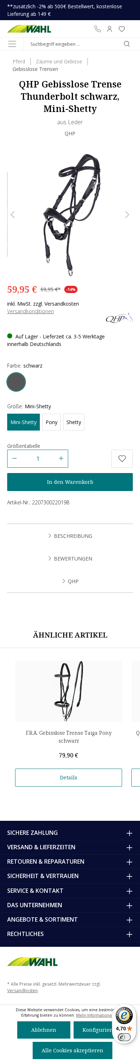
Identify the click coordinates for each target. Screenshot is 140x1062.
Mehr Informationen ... (97, 1015)
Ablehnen (43, 1029)
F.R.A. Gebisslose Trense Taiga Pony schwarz (69, 736)
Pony (51, 422)
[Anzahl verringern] (14, 459)
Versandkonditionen (30, 311)
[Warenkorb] (130, 29)
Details (68, 777)
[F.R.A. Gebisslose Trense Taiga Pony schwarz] (68, 691)
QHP (70, 133)
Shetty (73, 422)
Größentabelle (23, 445)
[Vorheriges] (12, 214)
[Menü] (12, 44)
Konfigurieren (100, 1029)
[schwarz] (16, 382)
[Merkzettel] (122, 29)
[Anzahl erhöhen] (61, 459)
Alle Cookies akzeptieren (72, 1050)
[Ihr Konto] (109, 29)
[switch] (124, 1037)
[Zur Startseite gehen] (29, 28)
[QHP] (119, 317)
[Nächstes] (127, 214)
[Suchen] (127, 44)
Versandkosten (22, 990)
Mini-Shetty (23, 422)
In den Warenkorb (70, 481)
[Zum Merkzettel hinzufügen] (122, 459)
